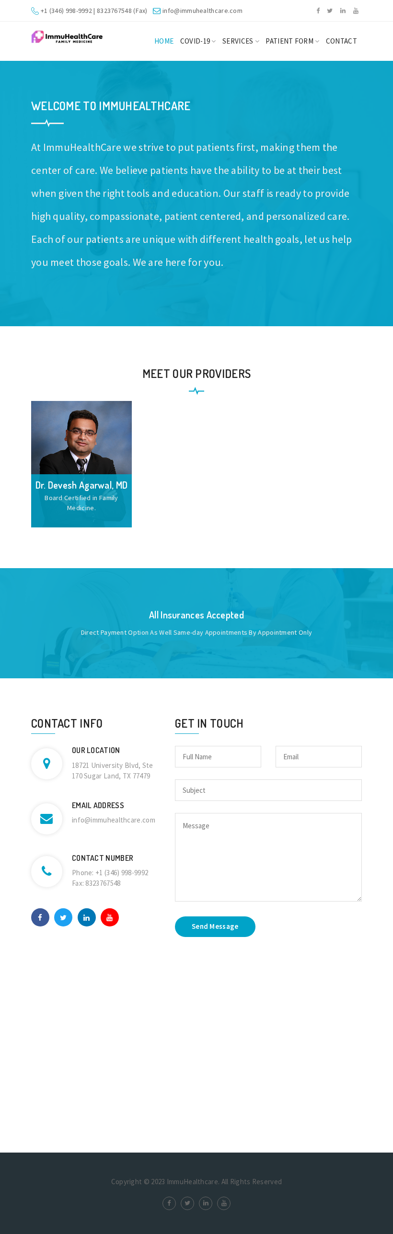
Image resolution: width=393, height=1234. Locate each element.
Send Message (215, 926)
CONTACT (341, 41)
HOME (163, 41)
